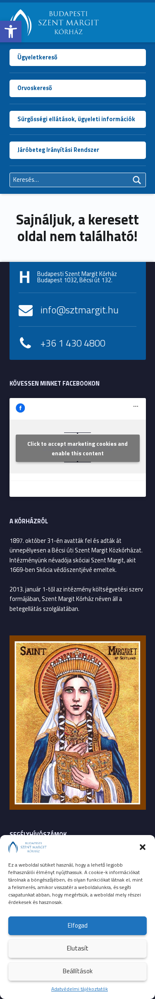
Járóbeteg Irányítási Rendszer (58, 149)
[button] (10, 31)
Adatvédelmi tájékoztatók (79, 989)
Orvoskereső (34, 88)
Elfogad (78, 925)
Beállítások (78, 971)
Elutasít (77, 948)
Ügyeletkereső (37, 57)
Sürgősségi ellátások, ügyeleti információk (76, 119)
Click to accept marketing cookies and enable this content (77, 448)
